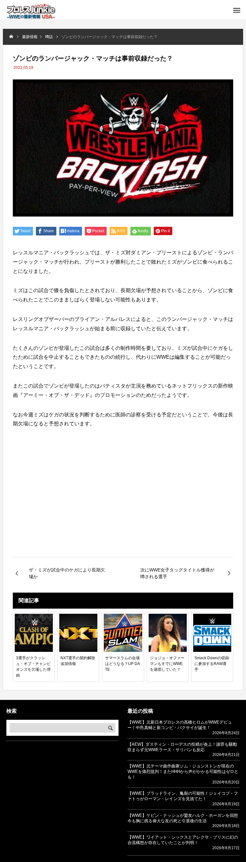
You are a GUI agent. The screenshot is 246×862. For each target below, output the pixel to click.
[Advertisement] (123, 503)
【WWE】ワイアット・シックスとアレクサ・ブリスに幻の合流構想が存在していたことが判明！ (182, 840)
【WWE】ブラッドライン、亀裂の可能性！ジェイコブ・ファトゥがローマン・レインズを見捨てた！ (182, 796)
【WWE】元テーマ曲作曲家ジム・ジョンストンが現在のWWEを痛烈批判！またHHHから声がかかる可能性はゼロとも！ (182, 771)
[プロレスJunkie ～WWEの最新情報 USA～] (30, 11)
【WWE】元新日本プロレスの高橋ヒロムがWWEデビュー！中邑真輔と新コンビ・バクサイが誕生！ (179, 725)
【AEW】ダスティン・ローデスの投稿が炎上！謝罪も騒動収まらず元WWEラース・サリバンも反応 (182, 747)
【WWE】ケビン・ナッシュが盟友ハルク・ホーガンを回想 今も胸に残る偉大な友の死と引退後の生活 (184, 818)
